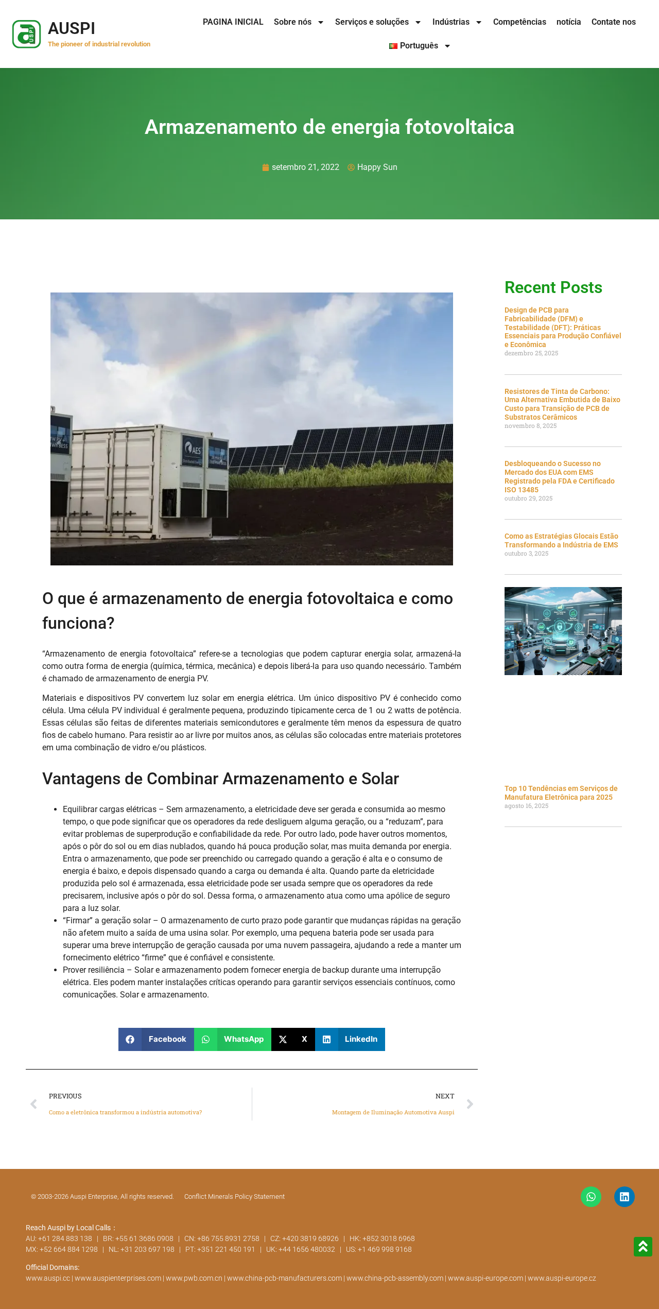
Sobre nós (292, 22)
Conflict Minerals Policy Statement (234, 1196)
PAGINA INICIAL (233, 22)
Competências (519, 22)
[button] (156, 1039)
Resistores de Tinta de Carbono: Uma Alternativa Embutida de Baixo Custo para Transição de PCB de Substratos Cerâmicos (562, 404)
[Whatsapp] (591, 1196)
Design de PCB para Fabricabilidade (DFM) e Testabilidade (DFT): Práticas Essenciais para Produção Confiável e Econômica (563, 327)
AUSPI (71, 28)
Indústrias (451, 22)
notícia (569, 22)
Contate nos (614, 22)
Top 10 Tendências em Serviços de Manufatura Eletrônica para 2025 (561, 792)
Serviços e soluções (372, 22)
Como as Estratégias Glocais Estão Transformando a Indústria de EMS (561, 540)
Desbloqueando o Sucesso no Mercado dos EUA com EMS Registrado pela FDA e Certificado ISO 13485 (560, 476)
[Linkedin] (624, 1196)
